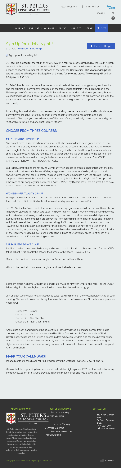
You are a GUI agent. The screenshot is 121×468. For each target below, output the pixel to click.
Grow (62, 28)
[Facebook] (113, 18)
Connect (75, 28)
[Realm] (111, 8)
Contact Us (93, 7)
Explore (34, 28)
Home (21, 28)
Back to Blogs (102, 46)
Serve (89, 28)
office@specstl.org (106, 428)
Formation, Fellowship (30, 48)
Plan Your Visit (70, 7)
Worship (49, 28)
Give (103, 28)
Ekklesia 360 (107, 461)
